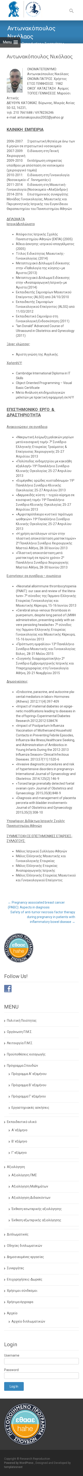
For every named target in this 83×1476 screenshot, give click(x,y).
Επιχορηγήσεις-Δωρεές (24, 1279)
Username (11, 1355)
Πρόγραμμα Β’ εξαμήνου (29, 1085)
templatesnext (13, 1467)
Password (11, 1370)
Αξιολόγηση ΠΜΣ (24, 1175)
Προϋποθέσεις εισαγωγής (26, 1054)
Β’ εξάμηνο (19, 1141)
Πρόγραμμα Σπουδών (22, 1065)
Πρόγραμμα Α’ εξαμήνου (29, 1074)
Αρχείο (12, 1313)
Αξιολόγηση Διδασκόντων (31, 1197)
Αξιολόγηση (16, 1167)
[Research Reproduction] (21, 9)
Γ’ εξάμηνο (19, 1152)
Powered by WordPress (19, 1463)
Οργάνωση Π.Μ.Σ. (19, 1032)
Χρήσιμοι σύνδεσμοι (22, 1290)
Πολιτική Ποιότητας (22, 1020)
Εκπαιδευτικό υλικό (22, 1122)
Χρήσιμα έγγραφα (20, 1302)
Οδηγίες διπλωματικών (24, 1245)
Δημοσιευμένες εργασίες (25, 1257)
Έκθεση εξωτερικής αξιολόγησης (36, 1220)
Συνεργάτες (15, 1268)
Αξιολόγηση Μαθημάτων (30, 1186)
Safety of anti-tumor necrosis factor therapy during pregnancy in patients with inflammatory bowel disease (42, 917)
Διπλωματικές (18, 1234)
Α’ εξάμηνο (19, 1130)
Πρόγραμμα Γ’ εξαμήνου (29, 1096)
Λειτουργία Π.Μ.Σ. (20, 1043)
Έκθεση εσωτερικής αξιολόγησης (37, 1209)
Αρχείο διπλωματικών (28, 1321)
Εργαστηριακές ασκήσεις (30, 1107)
